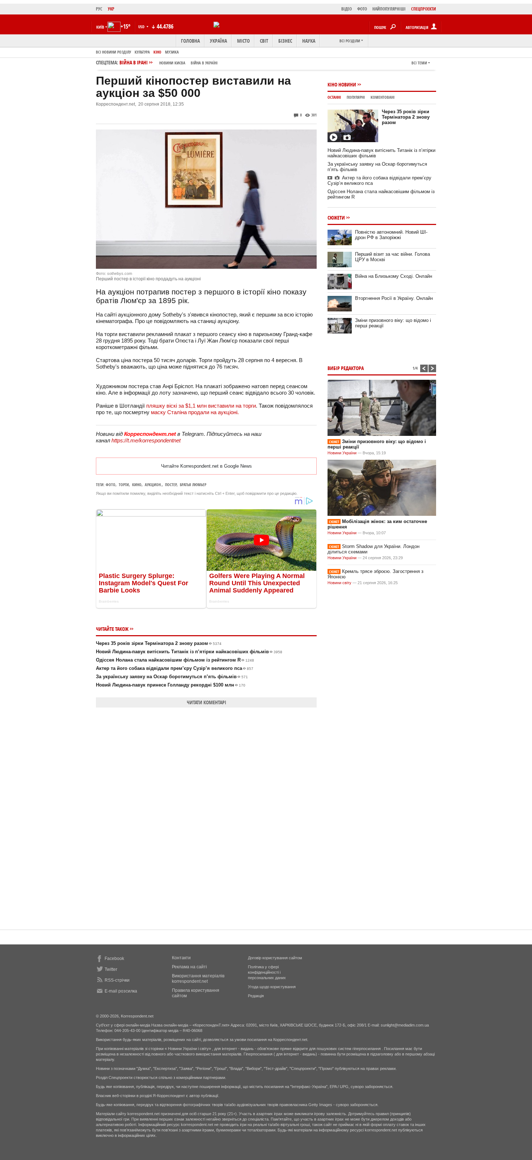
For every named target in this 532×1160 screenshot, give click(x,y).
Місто (243, 40)
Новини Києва (172, 62)
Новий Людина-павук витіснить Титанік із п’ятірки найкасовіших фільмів (189, 651)
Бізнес (285, 40)
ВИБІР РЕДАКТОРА (346, 368)
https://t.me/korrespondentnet (146, 440)
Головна (190, 40)
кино (137, 484)
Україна (218, 40)
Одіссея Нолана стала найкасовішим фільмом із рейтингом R (175, 660)
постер (171, 484)
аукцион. (153, 484)
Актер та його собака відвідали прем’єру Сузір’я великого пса (174, 668)
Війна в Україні (204, 62)
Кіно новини (342, 84)
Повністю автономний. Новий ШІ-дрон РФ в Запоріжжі (391, 234)
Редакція (256, 996)
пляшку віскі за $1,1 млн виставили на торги (201, 406)
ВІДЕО (346, 9)
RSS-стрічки (117, 980)
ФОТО (362, 9)
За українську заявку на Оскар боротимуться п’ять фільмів (172, 676)
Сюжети (336, 217)
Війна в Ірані (168, 62)
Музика (172, 52)
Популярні (356, 97)
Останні (334, 97)
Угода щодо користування (272, 987)
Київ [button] (100, 27)
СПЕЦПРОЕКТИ (423, 9)
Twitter (111, 969)
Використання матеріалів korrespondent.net (198, 978)
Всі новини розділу (113, 52)
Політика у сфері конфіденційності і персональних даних (267, 972)
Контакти (181, 957)
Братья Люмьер (193, 484)
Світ (264, 40)
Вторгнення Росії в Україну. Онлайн (394, 298)
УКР (111, 9)
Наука (308, 40)
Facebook (114, 958)
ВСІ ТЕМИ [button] (419, 62)
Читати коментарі (206, 702)
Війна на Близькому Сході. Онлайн (393, 276)
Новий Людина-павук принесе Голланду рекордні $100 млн (170, 685)
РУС (99, 9)
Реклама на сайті (189, 966)
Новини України (342, 453)
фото (110, 484)
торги (124, 484)
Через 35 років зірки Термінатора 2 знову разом (158, 643)
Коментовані (382, 97)
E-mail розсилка (121, 991)
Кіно (157, 52)
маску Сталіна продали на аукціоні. (195, 412)
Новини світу (339, 583)
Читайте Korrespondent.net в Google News (206, 466)
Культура (142, 52)
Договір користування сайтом (275, 958)
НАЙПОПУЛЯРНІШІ (389, 9)
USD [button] (141, 26)
